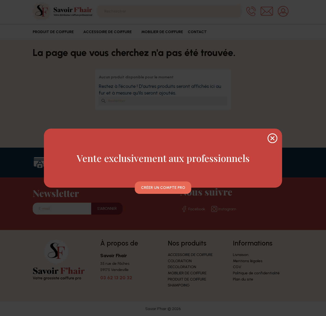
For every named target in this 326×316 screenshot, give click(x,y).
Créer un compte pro (163, 187)
